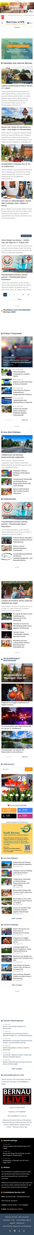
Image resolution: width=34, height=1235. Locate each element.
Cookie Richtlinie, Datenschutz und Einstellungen (17, 1226)
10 (23, 295)
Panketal (7, 588)
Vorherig (9, 420)
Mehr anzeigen (17, 918)
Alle (27, 333)
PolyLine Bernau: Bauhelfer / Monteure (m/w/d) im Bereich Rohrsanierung (22, 540)
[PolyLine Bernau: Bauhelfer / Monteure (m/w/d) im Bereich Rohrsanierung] (6, 540)
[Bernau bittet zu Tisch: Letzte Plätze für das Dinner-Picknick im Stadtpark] (6, 901)
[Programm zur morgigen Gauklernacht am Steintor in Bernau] (16, 692)
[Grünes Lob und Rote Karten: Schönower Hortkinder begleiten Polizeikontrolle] (6, 409)
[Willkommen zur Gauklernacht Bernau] (17, 32)
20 (28, 295)
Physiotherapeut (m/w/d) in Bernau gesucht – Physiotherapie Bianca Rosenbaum (14, 277)
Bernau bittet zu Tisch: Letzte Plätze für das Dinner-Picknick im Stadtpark (22, 900)
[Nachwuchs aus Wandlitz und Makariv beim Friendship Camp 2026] (6, 958)
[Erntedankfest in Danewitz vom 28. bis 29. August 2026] (16, 672)
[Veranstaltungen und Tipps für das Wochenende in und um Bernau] (16, 739)
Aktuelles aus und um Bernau (17, 63)
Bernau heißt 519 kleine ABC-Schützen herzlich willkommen (21, 491)
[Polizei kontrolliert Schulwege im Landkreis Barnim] (6, 372)
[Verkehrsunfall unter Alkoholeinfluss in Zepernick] (6, 400)
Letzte (19, 299)
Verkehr (7, 581)
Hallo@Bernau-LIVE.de (18, 1116)
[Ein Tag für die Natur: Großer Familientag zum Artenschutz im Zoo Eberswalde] (6, 616)
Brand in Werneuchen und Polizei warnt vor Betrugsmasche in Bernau (21, 931)
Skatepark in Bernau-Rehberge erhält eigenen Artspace (21, 473)
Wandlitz (18, 581)
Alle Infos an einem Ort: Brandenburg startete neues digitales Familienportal (22, 626)
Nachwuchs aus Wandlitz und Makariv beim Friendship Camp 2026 (23, 958)
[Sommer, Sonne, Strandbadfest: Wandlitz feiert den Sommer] (6, 634)
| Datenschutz (20, 1223)
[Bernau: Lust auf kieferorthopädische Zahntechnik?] (6, 548)
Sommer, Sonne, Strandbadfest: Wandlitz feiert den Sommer (21, 634)
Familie (6, 575)
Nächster (25, 420)
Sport (17, 575)
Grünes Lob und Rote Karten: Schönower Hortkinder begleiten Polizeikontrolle (22, 910)
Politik (26, 575)
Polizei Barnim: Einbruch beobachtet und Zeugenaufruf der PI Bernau (22, 392)
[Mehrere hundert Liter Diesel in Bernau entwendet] (6, 382)
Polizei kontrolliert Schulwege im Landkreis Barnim (21, 374)
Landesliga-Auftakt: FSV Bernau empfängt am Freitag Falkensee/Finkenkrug (22, 949)
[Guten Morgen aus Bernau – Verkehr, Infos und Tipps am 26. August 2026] (6, 967)
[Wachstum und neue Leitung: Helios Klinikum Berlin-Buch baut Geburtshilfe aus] (6, 643)
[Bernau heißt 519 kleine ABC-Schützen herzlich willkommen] (6, 491)
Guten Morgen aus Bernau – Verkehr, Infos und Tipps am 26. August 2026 (22, 967)
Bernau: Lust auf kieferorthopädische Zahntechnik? (19, 548)
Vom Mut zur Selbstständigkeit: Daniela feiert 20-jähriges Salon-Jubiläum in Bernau (16, 203)
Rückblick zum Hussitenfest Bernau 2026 (16, 311)
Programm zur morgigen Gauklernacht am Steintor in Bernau (21, 940)
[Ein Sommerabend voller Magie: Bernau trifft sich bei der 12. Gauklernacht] (16, 716)
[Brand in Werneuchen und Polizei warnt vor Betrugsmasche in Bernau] (16, 351)
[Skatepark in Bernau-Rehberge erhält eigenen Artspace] (6, 473)
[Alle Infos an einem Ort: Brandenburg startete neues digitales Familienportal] (6, 626)
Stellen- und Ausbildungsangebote (18, 46)
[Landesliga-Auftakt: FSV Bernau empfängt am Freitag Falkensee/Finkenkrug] (6, 949)
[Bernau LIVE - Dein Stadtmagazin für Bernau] (15, 23)
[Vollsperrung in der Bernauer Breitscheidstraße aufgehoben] (6, 864)
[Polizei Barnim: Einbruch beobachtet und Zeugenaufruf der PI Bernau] (6, 390)
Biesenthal (19, 588)
